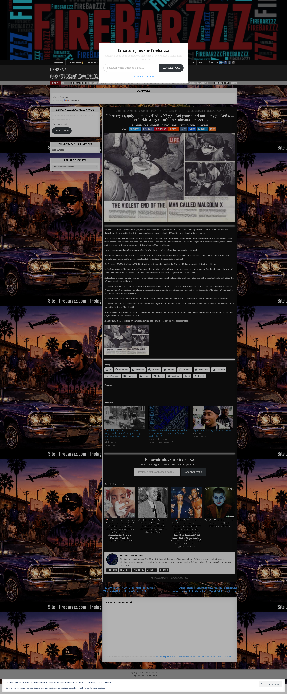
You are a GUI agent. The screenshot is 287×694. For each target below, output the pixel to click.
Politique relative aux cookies (92, 688)
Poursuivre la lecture (143, 76)
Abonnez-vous (171, 68)
